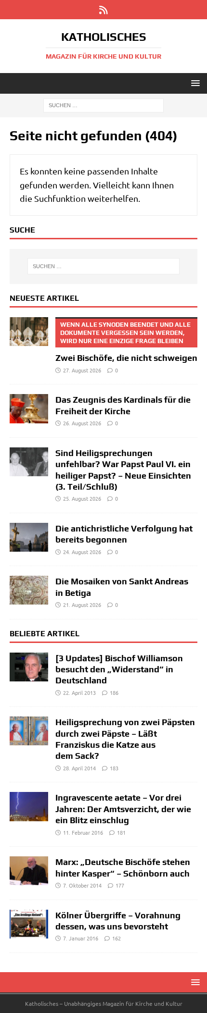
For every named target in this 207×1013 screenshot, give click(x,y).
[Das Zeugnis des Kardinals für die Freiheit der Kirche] (29, 408)
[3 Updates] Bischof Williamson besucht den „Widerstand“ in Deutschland (119, 669)
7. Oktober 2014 (82, 885)
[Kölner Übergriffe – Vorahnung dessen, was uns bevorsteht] (29, 924)
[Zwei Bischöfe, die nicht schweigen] (29, 331)
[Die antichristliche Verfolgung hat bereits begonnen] (29, 537)
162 (116, 938)
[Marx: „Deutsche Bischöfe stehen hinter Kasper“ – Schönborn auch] (29, 870)
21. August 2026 (82, 604)
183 (114, 768)
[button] (194, 82)
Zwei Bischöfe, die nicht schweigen (126, 342)
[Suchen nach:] (103, 104)
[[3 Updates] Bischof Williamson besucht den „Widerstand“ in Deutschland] (29, 667)
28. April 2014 (79, 768)
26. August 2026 (82, 423)
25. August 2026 (82, 498)
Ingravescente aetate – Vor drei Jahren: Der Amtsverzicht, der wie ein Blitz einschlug (123, 808)
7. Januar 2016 (80, 938)
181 (121, 832)
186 (114, 692)
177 (120, 885)
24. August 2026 (82, 552)
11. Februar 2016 (83, 832)
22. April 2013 (79, 692)
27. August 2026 (82, 370)
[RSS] (103, 9)
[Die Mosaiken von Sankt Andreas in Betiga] (29, 590)
